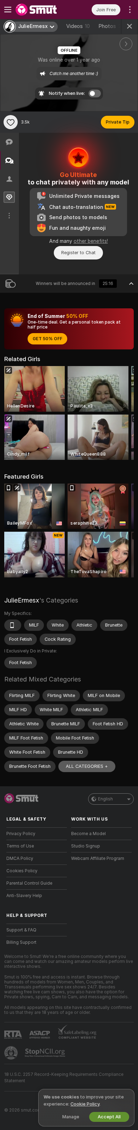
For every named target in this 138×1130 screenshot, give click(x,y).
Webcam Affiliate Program (97, 858)
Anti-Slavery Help (24, 895)
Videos (78, 26)
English (105, 799)
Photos (111, 26)
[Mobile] (12, 625)
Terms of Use (20, 846)
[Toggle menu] (8, 9)
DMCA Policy (19, 858)
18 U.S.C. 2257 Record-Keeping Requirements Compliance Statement (63, 1077)
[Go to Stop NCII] (46, 1053)
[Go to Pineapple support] (11, 1053)
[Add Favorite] (11, 122)
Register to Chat (78, 252)
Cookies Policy (22, 870)
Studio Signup (85, 846)
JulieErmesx (21, 600)
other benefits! (91, 241)
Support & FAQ (21, 930)
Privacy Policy (20, 833)
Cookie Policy (84, 1104)
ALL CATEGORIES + (87, 766)
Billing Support (21, 942)
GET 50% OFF (47, 338)
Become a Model (88, 833)
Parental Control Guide (29, 883)
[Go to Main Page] (42, 9)
